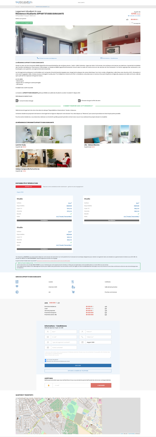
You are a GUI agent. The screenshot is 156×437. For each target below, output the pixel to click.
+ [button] (17, 400)
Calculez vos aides (135, 16)
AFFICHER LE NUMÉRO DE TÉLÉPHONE (78, 370)
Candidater (44, 220)
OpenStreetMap (131, 433)
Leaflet (121, 433)
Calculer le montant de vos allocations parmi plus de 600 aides (53, 260)
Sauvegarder (136, 23)
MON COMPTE (81, 2)
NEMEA (46, 93)
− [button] (17, 402)
